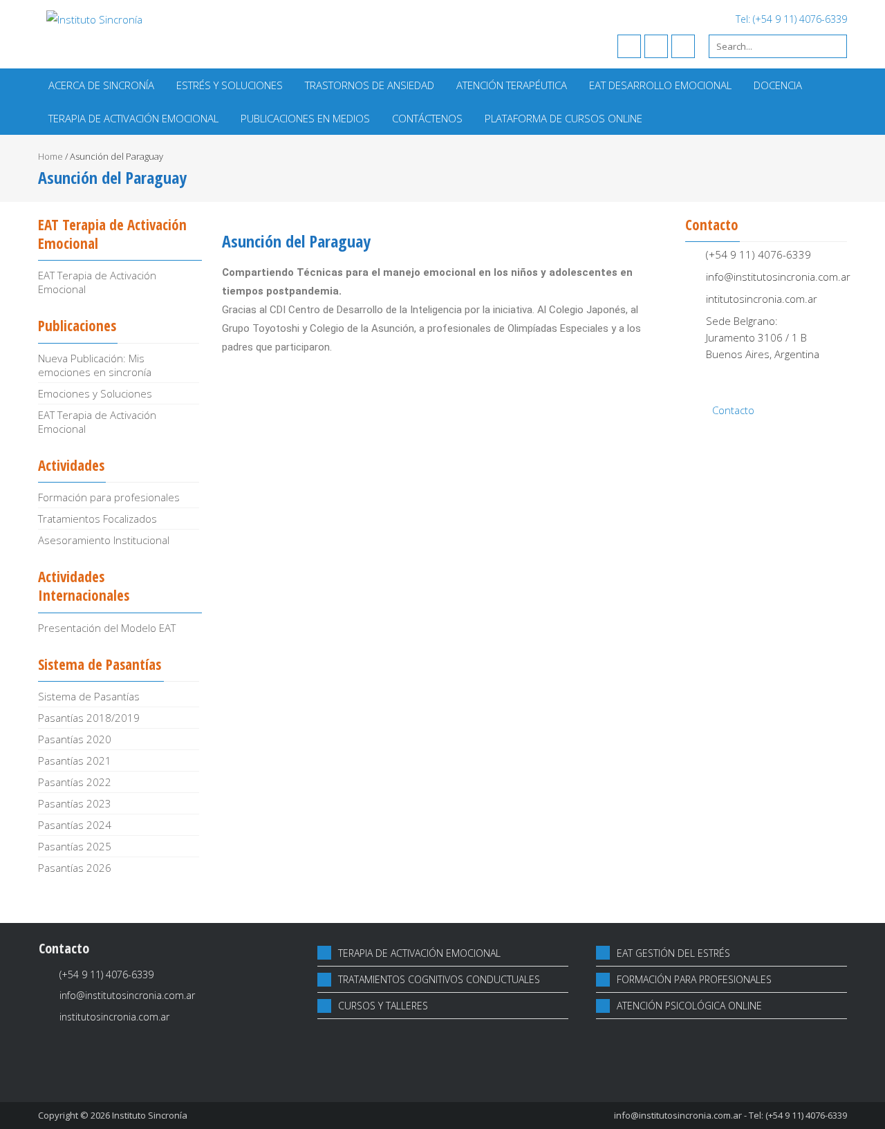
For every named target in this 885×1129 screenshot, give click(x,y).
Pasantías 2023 (74, 803)
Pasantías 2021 (74, 760)
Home (50, 156)
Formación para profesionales (109, 497)
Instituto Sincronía (149, 1115)
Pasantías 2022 (74, 782)
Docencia (778, 85)
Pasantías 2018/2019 (89, 718)
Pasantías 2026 (74, 868)
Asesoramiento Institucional (103, 540)
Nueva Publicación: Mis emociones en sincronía (94, 365)
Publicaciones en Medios (305, 118)
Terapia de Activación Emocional (133, 118)
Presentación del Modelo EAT (107, 628)
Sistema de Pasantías (89, 696)
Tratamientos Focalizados (97, 518)
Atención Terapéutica (511, 85)
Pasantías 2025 (74, 846)
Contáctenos (427, 118)
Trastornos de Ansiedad (369, 85)
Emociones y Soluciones (95, 393)
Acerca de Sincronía (101, 85)
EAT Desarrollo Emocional (660, 85)
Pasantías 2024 (74, 825)
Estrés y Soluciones (229, 85)
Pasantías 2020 (74, 739)
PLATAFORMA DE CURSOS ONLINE (563, 118)
